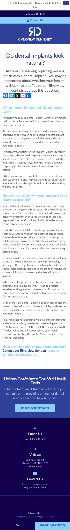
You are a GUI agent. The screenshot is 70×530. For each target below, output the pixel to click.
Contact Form (40, 487)
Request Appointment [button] (35, 408)
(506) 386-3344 (36, 14)
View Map (35, 466)
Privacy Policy (35, 513)
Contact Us (36, 20)
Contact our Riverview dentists (24, 350)
